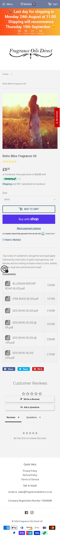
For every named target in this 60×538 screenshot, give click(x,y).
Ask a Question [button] (31, 407)
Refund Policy (30, 475)
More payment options (29, 228)
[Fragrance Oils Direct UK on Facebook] (26, 513)
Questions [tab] (31, 417)
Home (5, 74)
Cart (55, 4)
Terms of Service (30, 479)
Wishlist (29, 4)
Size (4, 193)
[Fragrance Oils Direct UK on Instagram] (32, 513)
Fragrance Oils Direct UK (31, 521)
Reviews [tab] (11, 417)
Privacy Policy (30, 471)
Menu (10, 4)
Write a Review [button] (32, 399)
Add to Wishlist (13, 239)
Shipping (7, 184)
